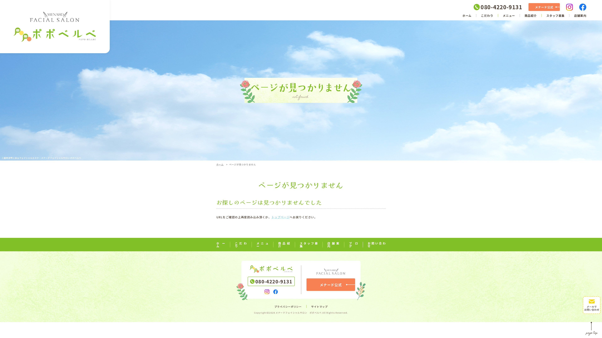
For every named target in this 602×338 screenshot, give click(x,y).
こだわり (487, 15)
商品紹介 (531, 15)
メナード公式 (544, 7)
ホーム (466, 15)
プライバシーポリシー (288, 306)
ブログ (353, 244)
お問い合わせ (377, 244)
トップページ (280, 217)
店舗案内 (580, 15)
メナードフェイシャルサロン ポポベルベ (298, 312)
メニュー (509, 15)
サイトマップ (319, 306)
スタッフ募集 (555, 15)
